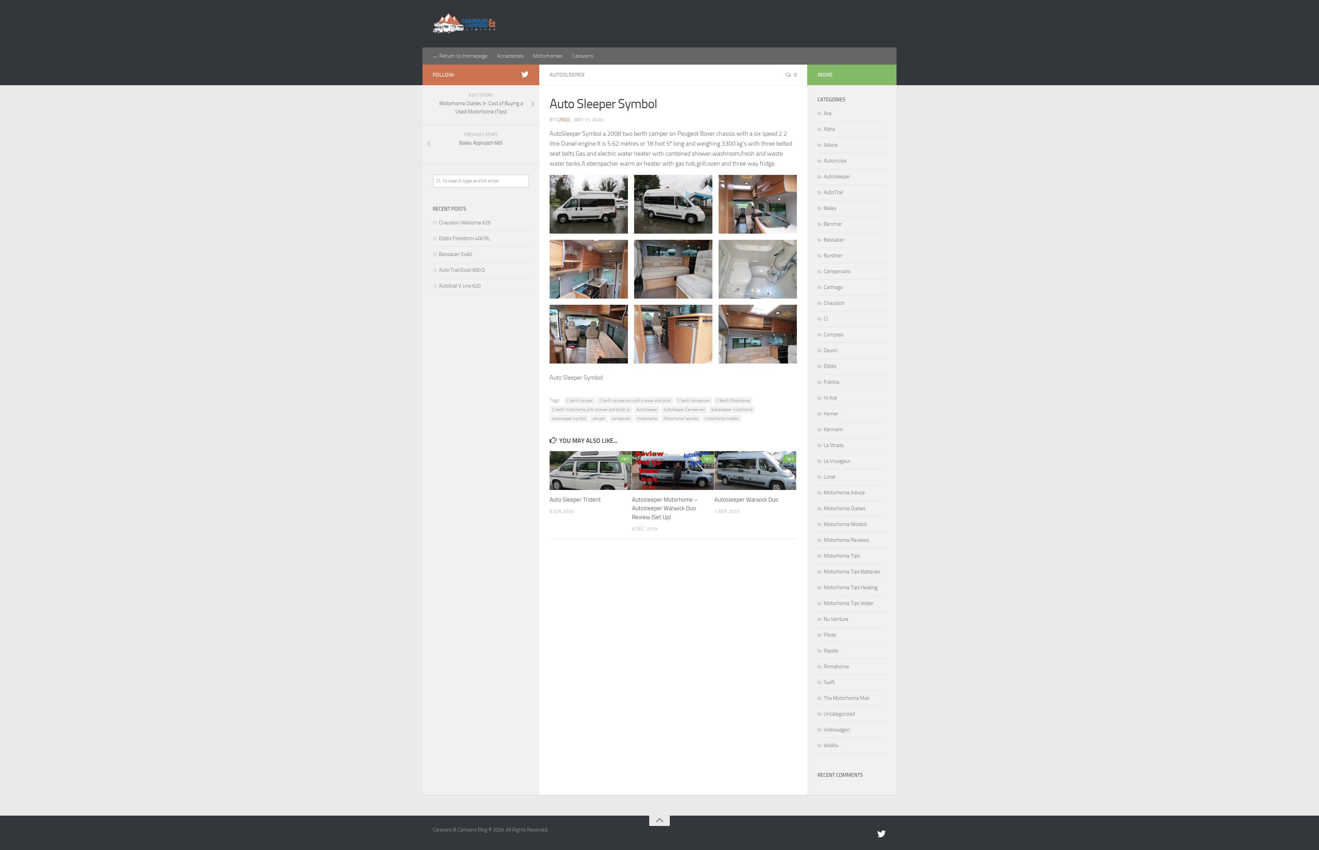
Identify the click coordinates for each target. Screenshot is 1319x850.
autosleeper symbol (569, 418)
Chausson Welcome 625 (465, 223)
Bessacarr (834, 240)
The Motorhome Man (847, 698)
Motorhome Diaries (845, 508)
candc (563, 120)
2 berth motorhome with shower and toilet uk (591, 409)
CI (826, 319)
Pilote (830, 635)
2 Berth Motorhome (733, 400)
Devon (831, 350)
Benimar (833, 224)
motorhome (647, 418)
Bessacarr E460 (455, 254)
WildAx (831, 745)
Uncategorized (839, 714)
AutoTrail (833, 192)
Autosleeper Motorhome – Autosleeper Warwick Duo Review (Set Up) (665, 508)
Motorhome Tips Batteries (852, 572)
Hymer (831, 414)
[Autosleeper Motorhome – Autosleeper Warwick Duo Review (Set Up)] (673, 470)
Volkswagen (837, 730)
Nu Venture (836, 619)
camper (599, 418)
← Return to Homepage (459, 56)
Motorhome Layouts (681, 418)
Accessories (510, 56)
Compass (834, 335)
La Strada (833, 445)
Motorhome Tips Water (849, 603)
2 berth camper (579, 400)
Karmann (833, 429)
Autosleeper (567, 74)
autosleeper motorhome (732, 409)
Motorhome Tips (842, 556)
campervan (621, 418)
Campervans (837, 271)
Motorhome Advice (844, 493)
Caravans (582, 56)
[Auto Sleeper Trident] (591, 470)
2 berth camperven (693, 400)
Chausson (834, 303)
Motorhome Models (845, 524)
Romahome (836, 666)
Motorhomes (547, 56)
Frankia (831, 382)
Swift (829, 682)
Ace (828, 113)
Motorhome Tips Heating (851, 587)
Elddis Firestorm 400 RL (464, 238)
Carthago (833, 287)
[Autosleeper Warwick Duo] (755, 470)
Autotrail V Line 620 (460, 286)
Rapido (831, 651)
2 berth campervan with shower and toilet (635, 400)
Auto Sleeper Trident (575, 499)
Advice (831, 145)
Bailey (830, 208)
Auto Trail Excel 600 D (462, 270)
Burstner (833, 256)
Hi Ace (830, 398)
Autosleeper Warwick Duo (746, 499)
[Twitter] (525, 74)
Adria (829, 129)
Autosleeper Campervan (684, 409)
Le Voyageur (837, 461)
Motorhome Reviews (846, 540)
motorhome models (722, 418)
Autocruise (835, 161)
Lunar (830, 477)
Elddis (830, 366)
